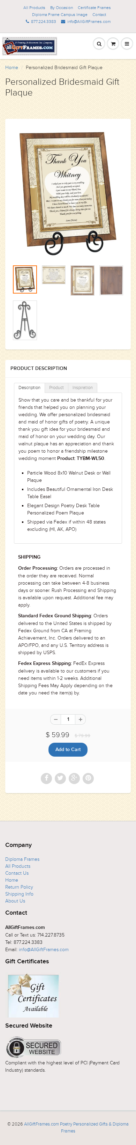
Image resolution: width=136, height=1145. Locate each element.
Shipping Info (19, 894)
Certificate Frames (94, 7)
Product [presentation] (56, 387)
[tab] (29, 388)
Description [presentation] (29, 387)
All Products (34, 7)
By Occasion (61, 7)
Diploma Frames (22, 859)
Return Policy (19, 887)
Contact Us (17, 873)
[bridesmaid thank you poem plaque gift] (68, 193)
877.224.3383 (43, 21)
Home (11, 68)
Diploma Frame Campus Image (60, 14)
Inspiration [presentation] (83, 387)
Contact (99, 14)
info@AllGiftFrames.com (89, 21)
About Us (15, 901)
